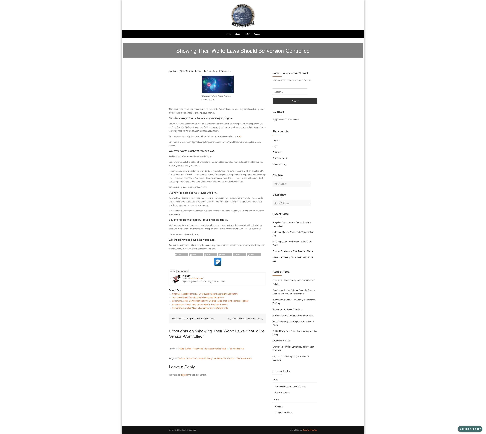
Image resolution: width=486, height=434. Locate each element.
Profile (246, 34)
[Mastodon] (218, 262)
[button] (181, 254)
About (237, 34)
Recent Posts (183, 271)
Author (172, 271)
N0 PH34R (295, 119)
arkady (174, 71)
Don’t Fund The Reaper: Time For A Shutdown (193, 318)
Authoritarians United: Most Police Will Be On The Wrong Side (200, 307)
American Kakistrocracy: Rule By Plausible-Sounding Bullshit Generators (205, 293)
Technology (212, 71)
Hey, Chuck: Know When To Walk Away (245, 318)
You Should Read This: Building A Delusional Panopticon (198, 297)
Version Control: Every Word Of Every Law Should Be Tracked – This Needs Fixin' (215, 358)
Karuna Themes (310, 429)
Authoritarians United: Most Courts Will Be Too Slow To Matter (200, 304)
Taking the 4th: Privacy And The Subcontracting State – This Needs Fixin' (211, 348)
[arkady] (176, 278)
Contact (257, 34)
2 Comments (225, 71)
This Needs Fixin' (196, 278)
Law (199, 71)
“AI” (240, 136)
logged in (185, 374)
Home (228, 34)
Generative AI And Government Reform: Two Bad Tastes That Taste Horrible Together (210, 300)
